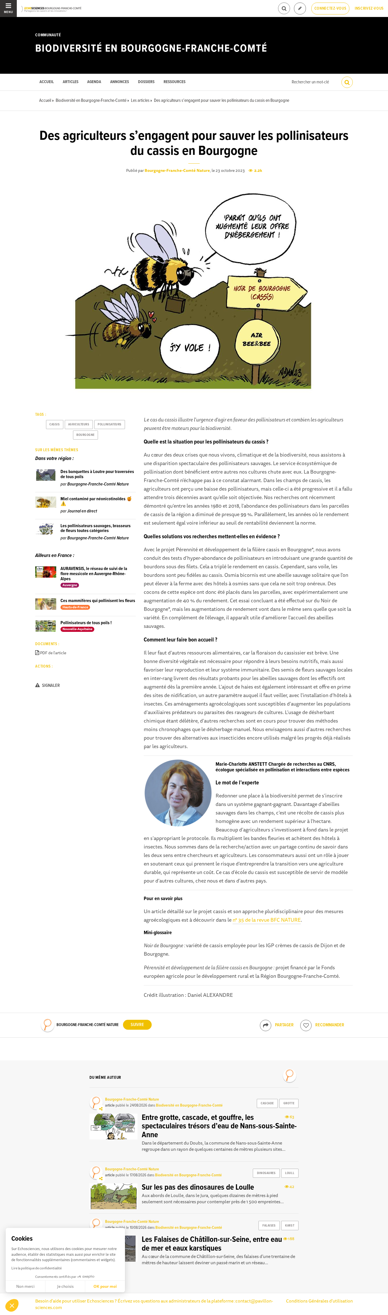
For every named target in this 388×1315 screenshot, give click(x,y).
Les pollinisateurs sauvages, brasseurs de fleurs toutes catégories (96, 528)
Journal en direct (82, 511)
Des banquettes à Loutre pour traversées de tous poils (97, 474)
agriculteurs (78, 425)
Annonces (119, 82)
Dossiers (146, 82)
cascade (267, 1103)
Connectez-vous (330, 8)
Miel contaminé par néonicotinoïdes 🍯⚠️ (96, 501)
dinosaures (266, 1173)
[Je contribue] (300, 9)
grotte (288, 1103)
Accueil (46, 82)
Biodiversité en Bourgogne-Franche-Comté (151, 49)
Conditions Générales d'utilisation (319, 1301)
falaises (269, 1226)
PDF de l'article (53, 653)
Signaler (50, 686)
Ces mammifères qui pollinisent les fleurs (98, 601)
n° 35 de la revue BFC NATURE (267, 920)
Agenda (94, 82)
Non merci (25, 1286)
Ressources (174, 82)
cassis (54, 425)
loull (289, 1173)
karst (289, 1226)
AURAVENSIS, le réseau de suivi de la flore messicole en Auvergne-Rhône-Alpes (94, 574)
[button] (12, 1305)
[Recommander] (306, 1025)
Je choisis (65, 1286)
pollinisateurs (110, 425)
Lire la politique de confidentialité (36, 1268)
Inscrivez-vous (369, 8)
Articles (70, 82)
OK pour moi (105, 1286)
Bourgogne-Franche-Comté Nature (177, 170)
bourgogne (85, 435)
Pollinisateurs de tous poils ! (86, 623)
